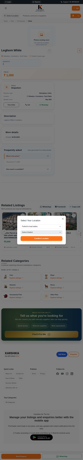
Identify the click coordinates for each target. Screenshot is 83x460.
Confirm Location (41, 238)
